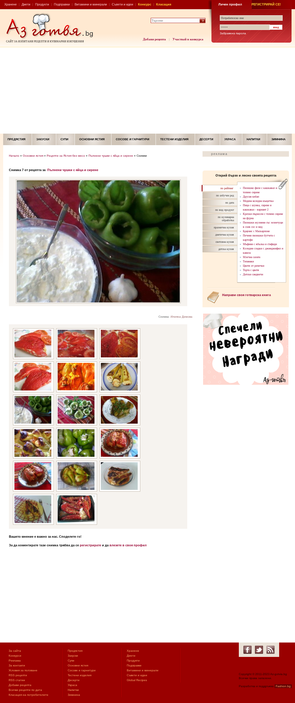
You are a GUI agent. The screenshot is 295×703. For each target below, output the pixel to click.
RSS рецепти (18, 675)
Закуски (42, 139)
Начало (14, 155)
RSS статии (17, 680)
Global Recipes (137, 680)
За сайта (15, 650)
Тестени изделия (174, 139)
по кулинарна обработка (226, 218)
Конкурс (144, 4)
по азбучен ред (225, 195)
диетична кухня (224, 234)
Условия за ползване (23, 670)
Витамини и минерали (91, 4)
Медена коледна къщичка (258, 200)
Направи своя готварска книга (246, 295)
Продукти (42, 4)
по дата (229, 202)
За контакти (17, 665)
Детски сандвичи (253, 274)
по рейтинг (226, 188)
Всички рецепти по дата (25, 689)
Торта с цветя (251, 270)
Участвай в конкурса (188, 39)
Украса (230, 139)
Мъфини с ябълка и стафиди (260, 244)
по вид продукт (224, 209)
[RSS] (270, 649)
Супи (64, 139)
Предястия (16, 139)
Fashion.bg (283, 686)
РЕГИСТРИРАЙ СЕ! (266, 4)
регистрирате (90, 545)
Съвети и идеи (122, 4)
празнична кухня (224, 227)
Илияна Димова (181, 316)
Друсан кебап (251, 196)
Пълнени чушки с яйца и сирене (110, 155)
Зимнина (278, 139)
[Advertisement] (147, 90)
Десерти (206, 139)
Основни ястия (92, 139)
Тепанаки (248, 261)
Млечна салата (251, 257)
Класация (163, 4)
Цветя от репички (253, 265)
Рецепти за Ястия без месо (66, 155)
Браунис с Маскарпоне (256, 231)
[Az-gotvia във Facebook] (247, 649)
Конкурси (15, 655)
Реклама (15, 660)
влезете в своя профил (128, 545)
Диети (26, 4)
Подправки (62, 4)
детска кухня (226, 249)
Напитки (253, 139)
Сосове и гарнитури (132, 139)
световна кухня (224, 241)
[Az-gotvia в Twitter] (259, 649)
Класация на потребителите (28, 694)
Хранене (10, 4)
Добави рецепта (154, 39)
